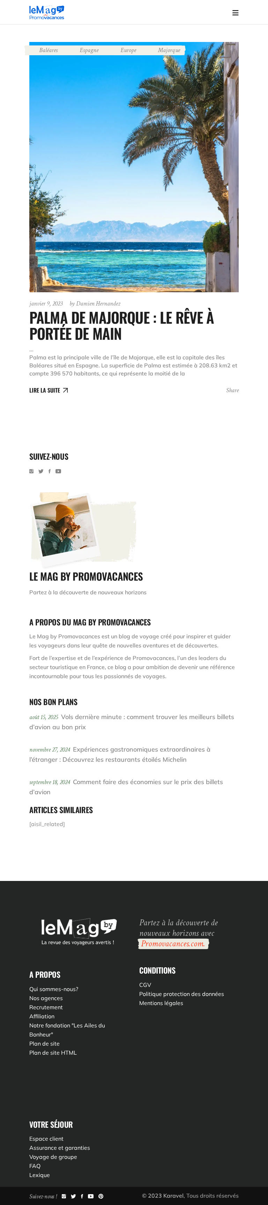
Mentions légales (161, 1002)
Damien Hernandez (94, 304)
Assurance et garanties (59, 1147)
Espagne (89, 50)
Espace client (46, 1138)
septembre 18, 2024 (50, 782)
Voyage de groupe (53, 1156)
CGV (145, 984)
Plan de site (44, 1043)
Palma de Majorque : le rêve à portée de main (121, 325)
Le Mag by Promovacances (64, 636)
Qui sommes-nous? (53, 988)
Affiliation (41, 1016)
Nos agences (46, 998)
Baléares (48, 50)
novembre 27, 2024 (50, 750)
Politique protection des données (181, 993)
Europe (128, 50)
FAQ (34, 1165)
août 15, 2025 (44, 717)
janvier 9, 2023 (45, 304)
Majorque (169, 50)
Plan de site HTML (53, 1052)
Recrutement (46, 1007)
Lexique (39, 1174)
